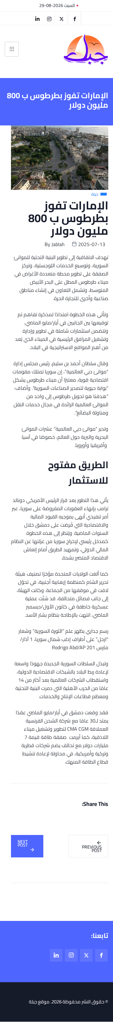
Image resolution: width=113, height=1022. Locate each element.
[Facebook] (74, 18)
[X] (61, 18)
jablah (58, 244)
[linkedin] (37, 18)
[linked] (56, 955)
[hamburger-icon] (12, 49)
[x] (86, 955)
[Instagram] (71, 955)
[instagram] (49, 18)
